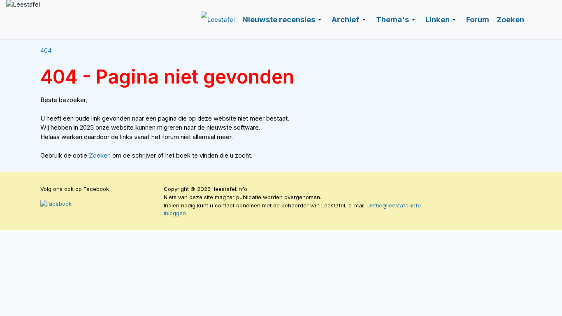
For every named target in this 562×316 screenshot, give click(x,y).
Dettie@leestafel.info (394, 205)
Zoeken (100, 155)
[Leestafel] (90, 19)
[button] (283, 19)
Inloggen (175, 213)
